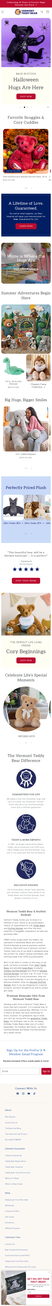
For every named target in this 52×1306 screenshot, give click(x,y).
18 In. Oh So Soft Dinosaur (13, 382)
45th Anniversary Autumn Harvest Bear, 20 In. (25, 177)
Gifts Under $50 (12, 523)
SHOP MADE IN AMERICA (26, 269)
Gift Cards (9, 1217)
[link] (26, 789)
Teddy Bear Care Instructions (18, 1173)
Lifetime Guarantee (13, 1155)
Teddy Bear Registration (15, 1161)
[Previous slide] (20, 107)
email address (31, 1289)
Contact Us (10, 1244)
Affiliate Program (12, 1228)
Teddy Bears (39, 925)
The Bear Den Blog (13, 1128)
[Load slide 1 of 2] (24, 107)
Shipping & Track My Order (16, 1200)
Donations (9, 1223)
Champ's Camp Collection (38, 385)
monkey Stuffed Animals (15, 971)
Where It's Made (12, 1178)
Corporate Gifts (12, 1211)
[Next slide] (32, 107)
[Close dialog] (49, 1272)
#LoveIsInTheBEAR (13, 1140)
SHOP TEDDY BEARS (26, 581)
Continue (38, 1296)
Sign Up (46, 1071)
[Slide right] (31, 188)
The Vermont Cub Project (16, 1134)
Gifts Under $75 (32, 523)
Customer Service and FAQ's (17, 1255)
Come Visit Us (11, 1123)
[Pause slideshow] (48, 107)
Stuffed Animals (15, 928)
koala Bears (27, 968)
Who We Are (10, 1117)
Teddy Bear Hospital (14, 1167)
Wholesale (9, 1205)
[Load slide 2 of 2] (27, 107)
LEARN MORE (26, 226)
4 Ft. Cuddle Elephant (26, 454)
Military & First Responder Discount (20, 1267)
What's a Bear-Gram (14, 1184)
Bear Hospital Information (16, 1250)
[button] (42, 12)
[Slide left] (20, 188)
